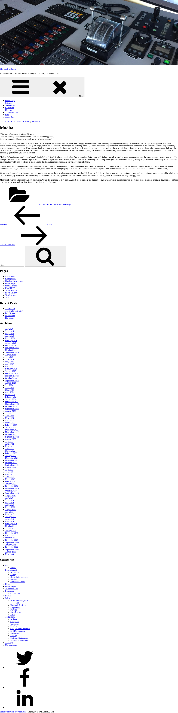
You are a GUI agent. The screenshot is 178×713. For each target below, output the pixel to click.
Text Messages (11, 295)
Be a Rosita (10, 313)
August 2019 (10, 509)
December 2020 (11, 486)
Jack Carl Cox (11, 290)
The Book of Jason (8, 69)
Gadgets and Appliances (20, 628)
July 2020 (9, 498)
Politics (8, 596)
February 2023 (11, 425)
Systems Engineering (19, 640)
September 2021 (12, 465)
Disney (13, 575)
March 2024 (10, 394)
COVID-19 (15, 593)
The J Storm (10, 308)
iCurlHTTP (10, 288)
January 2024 (10, 399)
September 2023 (12, 409)
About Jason (10, 117)
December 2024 (11, 373)
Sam (7, 115)
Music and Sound (17, 582)
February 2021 (11, 481)
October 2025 (11, 350)
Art (6, 565)
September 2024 (12, 380)
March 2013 (10, 535)
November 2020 (12, 488)
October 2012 (11, 538)
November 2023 (12, 404)
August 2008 (10, 552)
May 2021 (9, 474)
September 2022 (12, 437)
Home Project (11, 286)
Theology (67, 204)
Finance (8, 584)
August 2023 (10, 411)
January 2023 (10, 427)
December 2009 (11, 540)
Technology (10, 105)
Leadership (9, 108)
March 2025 (10, 366)
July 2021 (9, 470)
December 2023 (11, 402)
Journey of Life (11, 112)
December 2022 (11, 430)
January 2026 (10, 343)
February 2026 (11, 340)
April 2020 (9, 505)
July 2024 (9, 385)
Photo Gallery (11, 293)
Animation (14, 572)
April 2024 (9, 392)
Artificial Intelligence (19, 600)
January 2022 (10, 455)
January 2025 (10, 371)
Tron (7, 297)
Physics (13, 610)
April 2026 (9, 336)
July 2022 (9, 441)
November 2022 (12, 432)
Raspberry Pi (15, 633)
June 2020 (9, 500)
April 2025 (9, 364)
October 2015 (11, 526)
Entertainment (11, 570)
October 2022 (11, 434)
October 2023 (11, 406)
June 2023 (9, 416)
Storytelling (10, 315)
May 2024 (9, 390)
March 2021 (10, 479)
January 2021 (10, 484)
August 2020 (10, 495)
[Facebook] (24, 687)
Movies (13, 579)
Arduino (13, 619)
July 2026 (9, 329)
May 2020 (9, 502)
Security (13, 636)
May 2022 (9, 446)
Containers (14, 624)
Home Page (10, 100)
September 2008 (12, 549)
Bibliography (10, 279)
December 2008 (11, 547)
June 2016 (9, 519)
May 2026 (9, 333)
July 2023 (9, 413)
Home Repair (10, 586)
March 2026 (10, 338)
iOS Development (17, 631)
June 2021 (9, 472)
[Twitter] (24, 667)
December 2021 (11, 458)
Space (12, 614)
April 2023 (9, 420)
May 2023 (9, 418)
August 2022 (10, 439)
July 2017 (9, 512)
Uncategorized (11, 645)
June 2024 (9, 387)
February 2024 (11, 397)
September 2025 (12, 352)
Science (8, 103)
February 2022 (11, 453)
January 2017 (10, 516)
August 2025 (10, 355)
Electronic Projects (18, 605)
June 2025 (9, 359)
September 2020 (12, 493)
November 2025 (12, 348)
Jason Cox (36, 121)
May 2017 (9, 514)
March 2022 (10, 451)
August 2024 (10, 383)
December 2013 (11, 533)
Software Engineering (19, 638)
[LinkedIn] (24, 707)
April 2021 (9, 477)
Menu (81, 96)
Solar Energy (15, 612)
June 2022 (9, 444)
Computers (14, 621)
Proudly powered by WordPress (13, 712)
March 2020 (10, 507)
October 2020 (11, 491)
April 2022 (9, 448)
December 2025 (11, 345)
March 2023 (10, 423)
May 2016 (9, 521)
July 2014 (9, 528)
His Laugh (9, 318)
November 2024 (12, 376)
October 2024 (11, 378)
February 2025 (11, 369)
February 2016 (11, 524)
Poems (13, 567)
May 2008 (9, 554)
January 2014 (10, 531)
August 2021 (10, 467)
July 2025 (9, 357)
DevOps (8, 110)
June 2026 (9, 331)
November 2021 (12, 460)
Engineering (15, 607)
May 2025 (9, 362)
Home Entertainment (18, 577)
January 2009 (10, 545)
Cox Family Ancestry (14, 281)
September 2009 (12, 542)
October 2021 (11, 463)
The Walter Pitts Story (14, 311)
